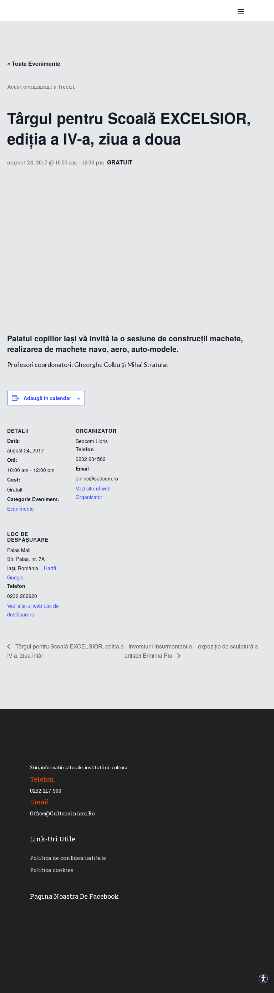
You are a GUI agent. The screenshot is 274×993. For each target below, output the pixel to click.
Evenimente (20, 508)
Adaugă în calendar (47, 397)
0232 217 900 (45, 790)
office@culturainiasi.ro (62, 813)
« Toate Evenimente (33, 63)
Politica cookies (51, 869)
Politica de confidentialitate (68, 857)
